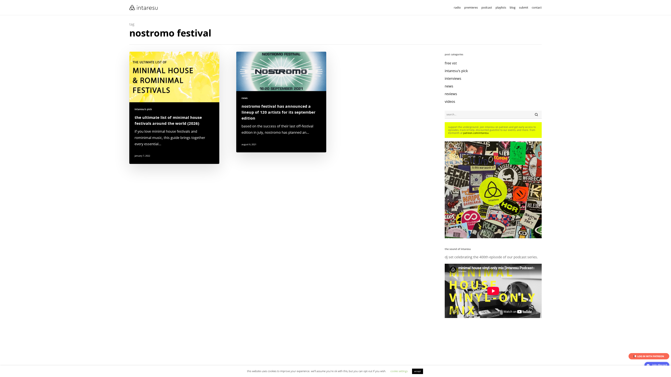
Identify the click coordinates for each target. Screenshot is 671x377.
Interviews (453, 78)
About (156, 372)
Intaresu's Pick (143, 109)
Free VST (451, 63)
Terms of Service (206, 372)
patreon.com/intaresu (476, 133)
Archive (166, 372)
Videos (450, 101)
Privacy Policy (181, 372)
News (244, 98)
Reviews (451, 93)
